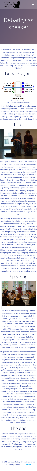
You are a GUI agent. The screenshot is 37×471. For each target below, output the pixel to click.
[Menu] (32, 4)
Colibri (28, 464)
